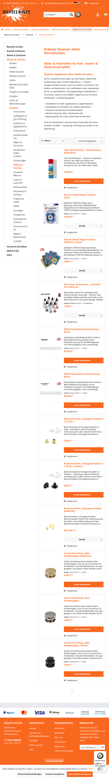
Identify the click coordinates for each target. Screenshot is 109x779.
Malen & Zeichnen (16, 55)
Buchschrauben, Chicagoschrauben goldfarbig (83, 509)
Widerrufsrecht (36, 745)
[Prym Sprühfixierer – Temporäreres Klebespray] (50, 169)
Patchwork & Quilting (19, 193)
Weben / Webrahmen (19, 235)
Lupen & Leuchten (18, 181)
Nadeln (13, 67)
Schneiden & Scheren (19, 221)
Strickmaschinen (20, 228)
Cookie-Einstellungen (63, 751)
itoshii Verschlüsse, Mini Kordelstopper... (77, 599)
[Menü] (104, 752)
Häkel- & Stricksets (18, 144)
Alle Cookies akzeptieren (79, 774)
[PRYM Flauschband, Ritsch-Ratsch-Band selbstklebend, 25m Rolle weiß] (50, 393)
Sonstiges (18, 210)
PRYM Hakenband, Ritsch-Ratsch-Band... (81, 330)
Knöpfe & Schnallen (19, 91)
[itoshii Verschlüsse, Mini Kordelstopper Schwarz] (50, 661)
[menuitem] (63, 14)
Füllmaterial (19, 130)
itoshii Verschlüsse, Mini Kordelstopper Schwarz (77, 644)
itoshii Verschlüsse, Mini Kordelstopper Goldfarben (77, 554)
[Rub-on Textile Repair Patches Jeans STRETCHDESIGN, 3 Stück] (50, 213)
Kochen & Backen (16, 51)
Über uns (58, 737)
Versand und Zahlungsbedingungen (39, 734)
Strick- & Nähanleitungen (17, 102)
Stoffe (12, 80)
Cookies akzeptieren (54, 774)
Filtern (47, 140)
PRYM (16, 206)
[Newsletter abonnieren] (102, 747)
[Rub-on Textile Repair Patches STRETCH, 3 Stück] (50, 258)
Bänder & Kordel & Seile (18, 86)
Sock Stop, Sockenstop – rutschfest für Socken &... (82, 285)
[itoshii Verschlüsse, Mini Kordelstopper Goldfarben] (50, 572)
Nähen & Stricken (16, 59)
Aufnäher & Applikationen (20, 125)
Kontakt (32, 728)
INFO (9, 255)
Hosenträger (19, 160)
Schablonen (19, 214)
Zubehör (13, 107)
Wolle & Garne (16, 71)
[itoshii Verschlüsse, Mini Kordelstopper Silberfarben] (50, 617)
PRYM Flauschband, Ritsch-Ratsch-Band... (82, 375)
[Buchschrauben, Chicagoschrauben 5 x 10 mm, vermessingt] (50, 437)
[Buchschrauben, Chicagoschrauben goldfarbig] (50, 527)
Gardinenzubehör (20, 137)
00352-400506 (13, 3)
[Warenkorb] (105, 14)
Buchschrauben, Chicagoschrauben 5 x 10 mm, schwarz (83, 465)
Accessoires (19, 111)
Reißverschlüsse (17, 76)
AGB (31, 749)
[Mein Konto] (97, 14)
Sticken (13, 63)
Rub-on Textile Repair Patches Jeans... (79, 196)
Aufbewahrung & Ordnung (20, 117)
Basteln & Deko (15, 46)
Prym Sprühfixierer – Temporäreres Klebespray (82, 151)
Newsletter (94, 3)
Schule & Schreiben (17, 246)
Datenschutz (60, 742)
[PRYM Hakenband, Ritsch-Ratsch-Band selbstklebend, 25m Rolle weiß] (50, 348)
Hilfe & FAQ (13, 250)
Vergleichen (71, 187)
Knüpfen (13, 96)
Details (82, 226)
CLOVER (17, 241)
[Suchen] (71, 14)
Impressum (59, 746)
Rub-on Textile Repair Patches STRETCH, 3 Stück (79, 241)
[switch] (100, 768)
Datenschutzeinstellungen (29, 774)
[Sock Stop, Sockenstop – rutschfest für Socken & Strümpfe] (50, 303)
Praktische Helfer (18, 200)
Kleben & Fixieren (18, 166)
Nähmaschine (20, 187)
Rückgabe (33, 740)
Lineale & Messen (18, 174)
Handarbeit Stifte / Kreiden (19, 153)
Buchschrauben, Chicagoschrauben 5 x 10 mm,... (83, 420)
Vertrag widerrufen (54, 761)
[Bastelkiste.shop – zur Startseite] (16, 14)
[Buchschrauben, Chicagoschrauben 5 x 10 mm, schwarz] (50, 482)
